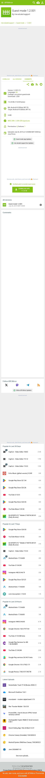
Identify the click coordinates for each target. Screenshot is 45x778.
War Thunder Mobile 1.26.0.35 (19, 706)
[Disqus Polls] (22, 241)
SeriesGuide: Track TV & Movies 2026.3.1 (23, 685)
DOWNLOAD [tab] (6, 79)
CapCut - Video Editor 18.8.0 (18, 452)
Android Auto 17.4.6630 (17, 587)
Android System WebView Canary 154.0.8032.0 (24, 742)
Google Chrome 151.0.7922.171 (19, 665)
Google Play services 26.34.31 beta (20, 657)
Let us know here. (27, 766)
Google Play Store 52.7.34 (17, 480)
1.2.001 (29, 23)
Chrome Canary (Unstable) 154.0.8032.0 (22, 735)
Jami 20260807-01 (15, 749)
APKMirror (8, 2)
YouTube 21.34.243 (15, 565)
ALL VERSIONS (17, 79)
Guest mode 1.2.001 (15, 204)
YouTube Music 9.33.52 (16, 509)
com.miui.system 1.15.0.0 (17, 594)
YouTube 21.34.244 (15, 650)
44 (16, 92)
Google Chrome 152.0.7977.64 (19, 629)
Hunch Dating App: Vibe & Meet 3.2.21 (21, 728)
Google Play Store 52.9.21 (17, 580)
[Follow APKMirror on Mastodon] (17, 386)
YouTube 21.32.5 (14, 495)
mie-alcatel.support (22, 14)
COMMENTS (28, 79)
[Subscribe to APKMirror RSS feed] (38, 386)
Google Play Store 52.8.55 (17, 502)
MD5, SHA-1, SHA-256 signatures (19, 121)
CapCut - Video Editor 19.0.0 (18, 466)
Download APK (24, 189)
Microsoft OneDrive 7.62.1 (17, 692)
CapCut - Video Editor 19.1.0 (18, 459)
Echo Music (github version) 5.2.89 (20, 473)
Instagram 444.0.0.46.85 (17, 622)
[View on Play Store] (32, 84)
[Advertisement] (22, 52)
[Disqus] (22, 295)
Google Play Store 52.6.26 (17, 488)
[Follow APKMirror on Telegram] (28, 386)
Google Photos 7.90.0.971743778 (20, 672)
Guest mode (20, 23)
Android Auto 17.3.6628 (17, 558)
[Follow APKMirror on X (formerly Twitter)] (6, 386)
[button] (28, 84)
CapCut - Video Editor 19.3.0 (18, 551)
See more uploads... (22, 756)
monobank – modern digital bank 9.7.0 (22, 699)
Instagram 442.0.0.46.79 (17, 572)
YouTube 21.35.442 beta (17, 636)
